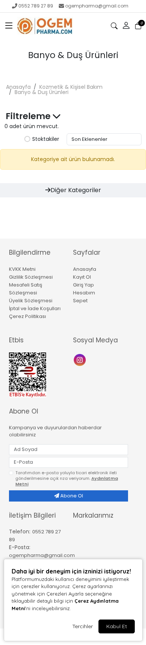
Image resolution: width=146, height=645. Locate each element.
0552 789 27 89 (35, 6)
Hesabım (84, 292)
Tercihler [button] (82, 626)
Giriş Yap (83, 284)
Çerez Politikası (27, 316)
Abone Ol (71, 495)
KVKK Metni (22, 269)
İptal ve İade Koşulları (35, 308)
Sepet (80, 300)
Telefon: (19, 531)
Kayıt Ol (82, 277)
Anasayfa (18, 87)
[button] (9, 26)
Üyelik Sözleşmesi (30, 300)
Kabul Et (116, 626)
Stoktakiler (45, 139)
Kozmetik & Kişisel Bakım (71, 87)
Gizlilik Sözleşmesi (31, 277)
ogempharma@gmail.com (96, 6)
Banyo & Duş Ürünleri (42, 92)
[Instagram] (80, 359)
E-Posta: (19, 547)
